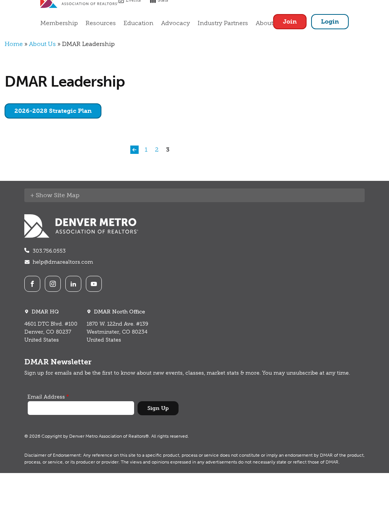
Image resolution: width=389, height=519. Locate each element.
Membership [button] (59, 23)
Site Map (66, 195)
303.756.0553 (49, 251)
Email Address (46, 397)
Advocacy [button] (175, 23)
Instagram (53, 284)
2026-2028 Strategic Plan (53, 110)
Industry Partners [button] (223, 23)
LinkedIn (73, 284)
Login (330, 21)
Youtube (94, 284)
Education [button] (138, 23)
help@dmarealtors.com (63, 262)
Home (14, 43)
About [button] (264, 23)
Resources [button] (100, 23)
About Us (42, 43)
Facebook (32, 284)
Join (290, 21)
